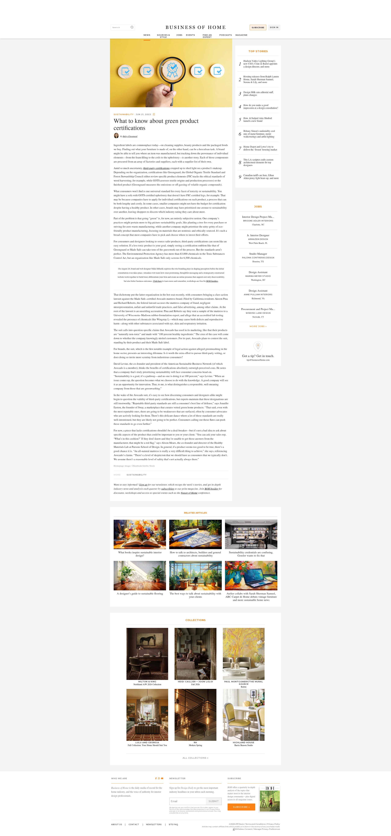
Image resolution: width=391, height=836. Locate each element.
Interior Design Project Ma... (258, 216)
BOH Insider (211, 488)
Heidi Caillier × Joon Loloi (195, 681)
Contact (134, 824)
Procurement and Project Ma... (258, 309)
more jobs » (258, 326)
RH (195, 742)
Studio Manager (258, 253)
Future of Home (189, 493)
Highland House (243, 742)
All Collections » (195, 758)
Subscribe (258, 27)
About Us (116, 824)
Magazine (241, 35)
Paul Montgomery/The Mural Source (243, 682)
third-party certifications (156, 168)
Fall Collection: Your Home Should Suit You (147, 745)
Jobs (179, 35)
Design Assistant (258, 272)
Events (190, 35)
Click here (157, 281)
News (147, 35)
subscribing (167, 488)
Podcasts (225, 35)
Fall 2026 (195, 684)
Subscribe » (241, 807)
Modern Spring (195, 745)
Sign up (143, 484)
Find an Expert (207, 36)
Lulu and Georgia (147, 742)
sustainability (123, 114)
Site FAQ (173, 824)
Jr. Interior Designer (258, 235)
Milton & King (147, 681)
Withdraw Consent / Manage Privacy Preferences (257, 829)
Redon (243, 686)
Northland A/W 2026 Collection (147, 684)
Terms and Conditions (255, 824)
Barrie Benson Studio (243, 745)
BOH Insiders (212, 281)
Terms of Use (174, 809)
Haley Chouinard (130, 136)
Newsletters (154, 824)
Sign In (274, 27)
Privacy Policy (214, 809)
